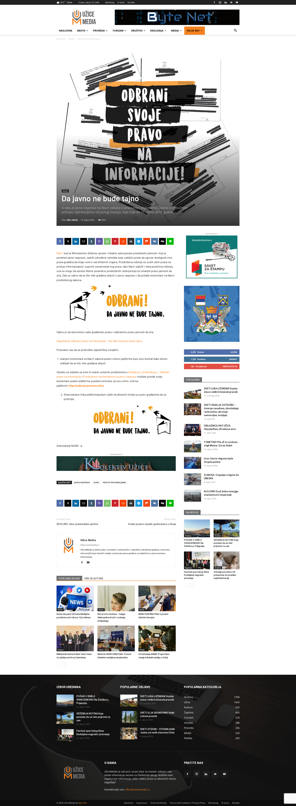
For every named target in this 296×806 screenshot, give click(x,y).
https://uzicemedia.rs (89, 545)
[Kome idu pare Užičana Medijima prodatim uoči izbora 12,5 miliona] (75, 598)
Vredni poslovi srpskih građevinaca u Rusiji (152, 524)
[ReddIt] (123, 241)
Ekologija (156, 30)
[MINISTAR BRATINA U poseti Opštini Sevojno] (157, 598)
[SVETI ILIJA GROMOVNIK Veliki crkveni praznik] (128, 717)
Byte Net (83, 802)
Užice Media (72, 220)
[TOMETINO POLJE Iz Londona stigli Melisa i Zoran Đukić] (192, 446)
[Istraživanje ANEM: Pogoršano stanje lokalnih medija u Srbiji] (157, 638)
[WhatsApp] (107, 241)
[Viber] (99, 241)
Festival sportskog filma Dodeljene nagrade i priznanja (196, 575)
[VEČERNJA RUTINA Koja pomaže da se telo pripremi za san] (227, 528)
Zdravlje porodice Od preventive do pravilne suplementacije (225, 575)
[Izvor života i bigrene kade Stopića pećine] (192, 463)
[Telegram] (138, 241)
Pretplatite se (230, 366)
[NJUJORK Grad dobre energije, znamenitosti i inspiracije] (192, 496)
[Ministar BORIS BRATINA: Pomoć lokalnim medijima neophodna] (116, 638)
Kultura (61, 650)
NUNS (96, 482)
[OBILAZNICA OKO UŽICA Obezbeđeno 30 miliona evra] (192, 430)
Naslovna (65, 30)
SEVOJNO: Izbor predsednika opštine (77, 524)
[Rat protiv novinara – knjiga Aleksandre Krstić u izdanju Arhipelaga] (116, 598)
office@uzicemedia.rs (137, 789)
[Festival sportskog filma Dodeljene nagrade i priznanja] (197, 560)
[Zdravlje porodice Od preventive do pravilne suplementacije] (227, 560)
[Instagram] (220, 2)
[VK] (154, 241)
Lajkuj (233, 352)
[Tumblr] (91, 241)
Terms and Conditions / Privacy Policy (187, 802)
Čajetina (188, 568)
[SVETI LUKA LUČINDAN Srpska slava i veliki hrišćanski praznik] (192, 393)
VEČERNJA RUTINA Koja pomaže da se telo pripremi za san (226, 543)
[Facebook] (214, 2)
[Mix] (146, 241)
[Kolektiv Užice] (116, 463)
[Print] (130, 241)
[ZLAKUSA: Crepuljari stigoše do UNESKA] (192, 479)
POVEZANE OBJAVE (69, 578)
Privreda (99, 30)
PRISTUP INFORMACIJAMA (114, 482)
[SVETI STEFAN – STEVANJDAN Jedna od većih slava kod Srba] (128, 733)
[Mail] (231, 2)
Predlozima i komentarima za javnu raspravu (110, 376)
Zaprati (233, 359)
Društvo (137, 30)
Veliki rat (193, 30)
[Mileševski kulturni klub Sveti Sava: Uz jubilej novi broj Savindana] (75, 638)
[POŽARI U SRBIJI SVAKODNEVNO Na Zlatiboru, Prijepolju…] (197, 528)
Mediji (175, 30)
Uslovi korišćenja (158, 802)
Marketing (109, 2)
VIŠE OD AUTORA (93, 578)
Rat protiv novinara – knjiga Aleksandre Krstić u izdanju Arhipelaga (111, 617)
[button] (235, 31)
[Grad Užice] (211, 314)
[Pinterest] (115, 241)
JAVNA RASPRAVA (82, 482)
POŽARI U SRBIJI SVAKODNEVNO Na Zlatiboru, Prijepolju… (195, 543)
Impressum (141, 802)
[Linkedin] (225, 2)
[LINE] (170, 241)
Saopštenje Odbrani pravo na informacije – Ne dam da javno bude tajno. (100, 341)
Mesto (81, 30)
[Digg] (162, 241)
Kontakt (131, 2)
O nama (120, 2)
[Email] (83, 241)
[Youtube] (236, 2)
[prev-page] (59, 664)
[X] (67, 241)
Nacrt (60, 253)
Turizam (118, 30)
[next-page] (64, 664)
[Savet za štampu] (211, 257)
